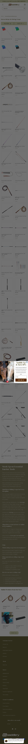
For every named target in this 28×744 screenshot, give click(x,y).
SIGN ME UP (21, 380)
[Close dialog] (27, 362)
